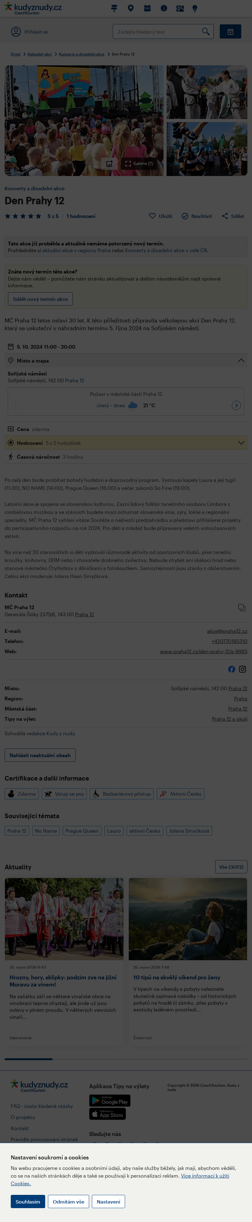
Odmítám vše (68, 1201)
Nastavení (108, 1201)
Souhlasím (28, 1201)
